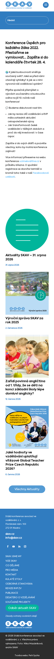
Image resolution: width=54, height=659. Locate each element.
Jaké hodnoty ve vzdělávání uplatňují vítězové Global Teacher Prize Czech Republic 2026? (24, 460)
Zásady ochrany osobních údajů (21, 616)
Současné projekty (17, 602)
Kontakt (11, 575)
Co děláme (12, 565)
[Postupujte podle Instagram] (25, 546)
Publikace (11, 593)
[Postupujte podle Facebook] (7, 546)
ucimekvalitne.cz (29, 161)
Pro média (11, 570)
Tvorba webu (21, 656)
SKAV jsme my (13, 556)
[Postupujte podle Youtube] (13, 546)
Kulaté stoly (13, 579)
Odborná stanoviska (19, 584)
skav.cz (9, 534)
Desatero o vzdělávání (20, 598)
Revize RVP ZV (13, 588)
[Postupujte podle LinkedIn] (19, 546)
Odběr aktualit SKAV (22, 608)
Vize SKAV (11, 561)
